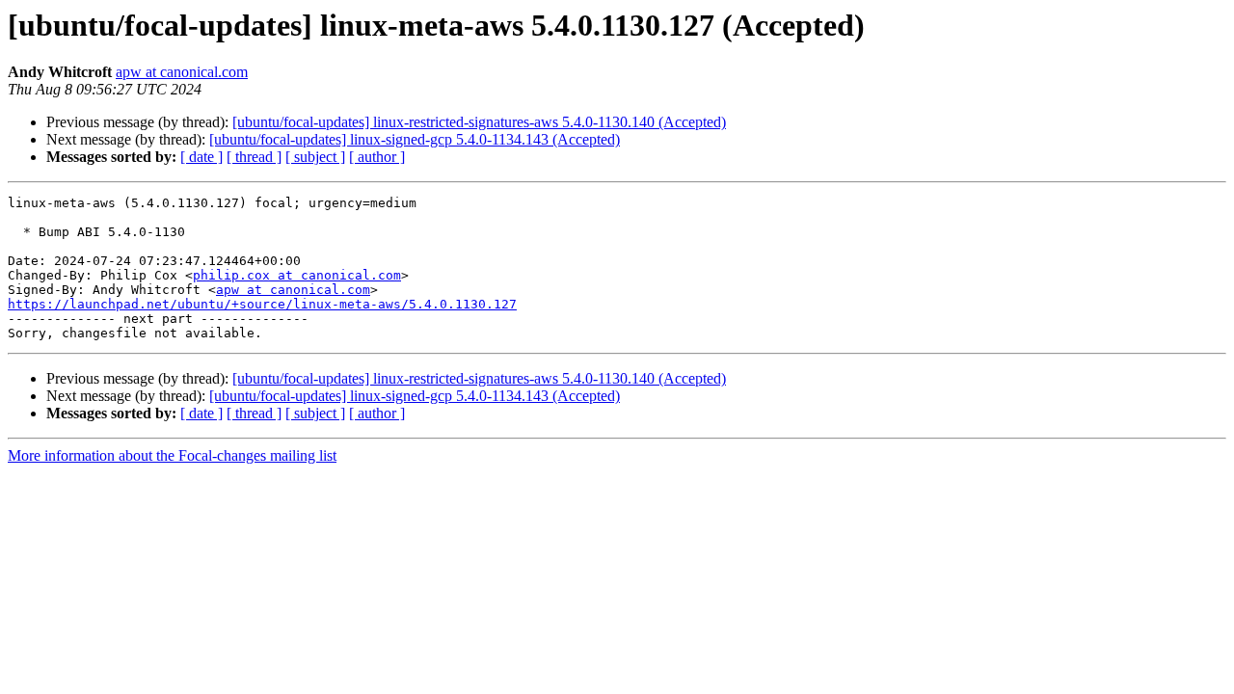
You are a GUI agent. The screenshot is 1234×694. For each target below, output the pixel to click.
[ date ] (201, 156)
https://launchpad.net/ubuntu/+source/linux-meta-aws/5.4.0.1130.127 (262, 304)
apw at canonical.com (182, 72)
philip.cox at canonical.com (297, 275)
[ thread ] (254, 156)
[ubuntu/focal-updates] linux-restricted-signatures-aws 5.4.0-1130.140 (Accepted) (479, 122)
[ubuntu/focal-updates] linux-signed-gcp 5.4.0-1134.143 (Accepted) (414, 139)
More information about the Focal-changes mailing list (172, 455)
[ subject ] (315, 156)
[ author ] (377, 156)
